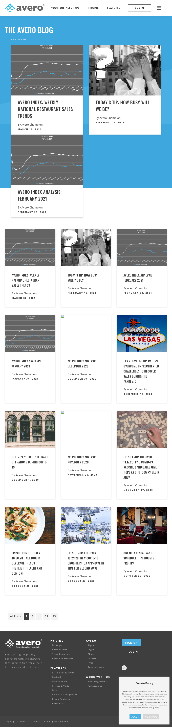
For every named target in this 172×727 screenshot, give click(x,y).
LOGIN (139, 7)
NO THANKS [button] (151, 716)
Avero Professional (62, 658)
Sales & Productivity (63, 672)
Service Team (59, 681)
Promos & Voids (60, 686)
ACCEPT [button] (135, 716)
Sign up (92, 645)
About (91, 654)
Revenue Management (64, 694)
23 (54, 616)
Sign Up (131, 642)
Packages (57, 645)
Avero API (57, 703)
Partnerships (95, 686)
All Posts (15, 617)
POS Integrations (97, 681)
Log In (91, 649)
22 (46, 616)
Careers (92, 658)
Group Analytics (61, 699)
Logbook (56, 677)
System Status (96, 667)
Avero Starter (59, 649)
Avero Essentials (61, 654)
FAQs (90, 662)
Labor (55, 690)
